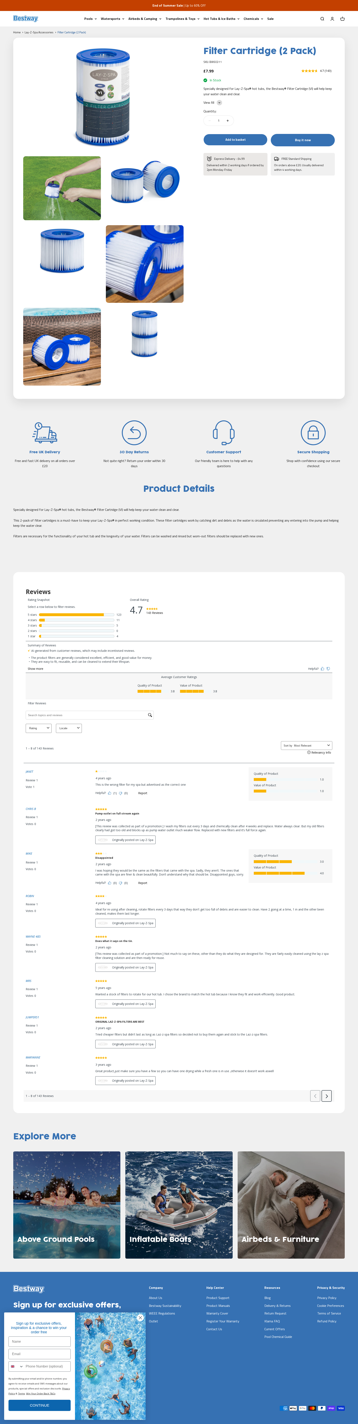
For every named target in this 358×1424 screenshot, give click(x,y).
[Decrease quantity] (210, 121)
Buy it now (303, 139)
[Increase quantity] (228, 121)
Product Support (218, 1297)
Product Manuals (218, 1305)
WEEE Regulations (162, 1313)
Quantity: (209, 111)
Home (17, 32)
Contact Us (214, 1329)
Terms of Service (329, 1313)
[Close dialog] (140, 1317)
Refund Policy (326, 1321)
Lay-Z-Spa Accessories (39, 32)
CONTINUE (39, 1405)
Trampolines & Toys (180, 18)
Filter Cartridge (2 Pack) (72, 32)
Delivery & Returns (277, 1305)
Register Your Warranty (222, 1321)
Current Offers (274, 1329)
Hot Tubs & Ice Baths (219, 18)
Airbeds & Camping (142, 18)
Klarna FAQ (272, 1321)
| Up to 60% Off (179, 5)
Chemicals (251, 18)
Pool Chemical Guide (278, 1336)
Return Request (275, 1313)
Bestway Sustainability (165, 1305)
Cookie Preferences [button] (330, 1305)
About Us (155, 1297)
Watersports (110, 18)
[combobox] (16, 1366)
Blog (267, 1297)
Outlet (153, 1321)
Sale (270, 18)
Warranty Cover (217, 1313)
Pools (88, 18)
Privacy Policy (326, 1297)
